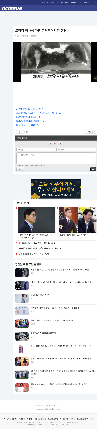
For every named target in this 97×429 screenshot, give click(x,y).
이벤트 (86, 3)
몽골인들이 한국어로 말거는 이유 (30, 121)
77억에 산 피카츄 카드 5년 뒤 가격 (30, 109)
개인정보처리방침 (40, 419)
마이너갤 (60, 3)
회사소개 (6, 419)
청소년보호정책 (53, 419)
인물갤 (73, 3)
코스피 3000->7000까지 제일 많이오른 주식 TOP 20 (38, 113)
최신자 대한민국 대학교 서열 (28, 117)
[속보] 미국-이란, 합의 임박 (27, 125)
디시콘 (93, 3)
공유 (27, 132)
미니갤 (67, 3)
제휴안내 (14, 419)
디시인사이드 (43, 3)
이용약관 (30, 419)
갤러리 (52, 3)
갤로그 (80, 3)
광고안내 (22, 419)
